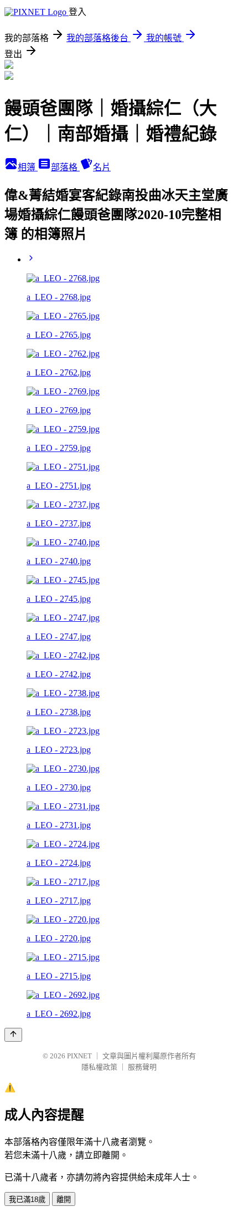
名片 (102, 167)
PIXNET (79, 1056)
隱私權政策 (99, 1067)
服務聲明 (142, 1067)
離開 (63, 1199)
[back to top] (13, 1035)
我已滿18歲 (27, 1199)
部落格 (65, 167)
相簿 (28, 167)
